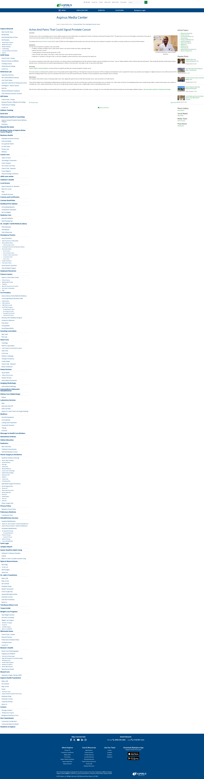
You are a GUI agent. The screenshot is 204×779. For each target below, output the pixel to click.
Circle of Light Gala (7, 591)
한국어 (87, 773)
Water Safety (6, 259)
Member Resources (7, 44)
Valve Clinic (5, 350)
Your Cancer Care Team (8, 165)
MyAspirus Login (139, 10)
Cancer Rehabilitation (7, 541)
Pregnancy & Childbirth (8, 653)
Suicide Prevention (6, 261)
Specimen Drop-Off (7, 406)
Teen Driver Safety (6, 263)
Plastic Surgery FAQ (7, 503)
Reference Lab (6, 71)
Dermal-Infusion (6, 462)
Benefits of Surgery (7, 622)
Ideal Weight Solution (8, 615)
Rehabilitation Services (9, 518)
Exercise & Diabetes (7, 218)
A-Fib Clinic (5, 353)
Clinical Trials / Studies (8, 58)
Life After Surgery (6, 627)
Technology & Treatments (9, 160)
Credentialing (5, 48)
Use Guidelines (6, 420)
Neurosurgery (6, 569)
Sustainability (6, 325)
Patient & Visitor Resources (89, 761)
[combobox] (136, 2)
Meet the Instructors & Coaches (10, 286)
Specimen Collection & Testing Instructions (14, 83)
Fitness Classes (6, 280)
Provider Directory (89, 754)
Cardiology (5, 343)
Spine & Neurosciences (9, 561)
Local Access (5, 183)
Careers (101, 2)
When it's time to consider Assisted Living (14, 558)
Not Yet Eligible (6, 212)
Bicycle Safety (6, 251)
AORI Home (4, 55)
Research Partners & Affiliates (10, 61)
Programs (4, 284)
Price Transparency (97, 772)
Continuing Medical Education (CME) (12, 298)
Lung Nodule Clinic (7, 515)
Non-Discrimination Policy (63, 772)
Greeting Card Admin (8, 331)
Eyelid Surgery (5, 496)
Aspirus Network (6, 29)
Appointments (89, 750)
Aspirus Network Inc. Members (10, 186)
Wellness (4, 151)
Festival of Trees (6, 691)
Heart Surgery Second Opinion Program (12, 348)
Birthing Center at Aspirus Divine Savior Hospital (12, 131)
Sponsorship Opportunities (9, 594)
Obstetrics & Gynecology (8, 656)
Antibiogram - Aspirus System (10, 85)
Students (109, 754)
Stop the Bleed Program (9, 268)
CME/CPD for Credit (7, 305)
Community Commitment (67, 752)
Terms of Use (88, 772)
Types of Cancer (6, 157)
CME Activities (5, 301)
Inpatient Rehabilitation (9, 521)
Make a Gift (107, 2)
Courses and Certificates (9, 197)
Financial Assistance (89, 759)
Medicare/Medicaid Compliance (11, 91)
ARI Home (4, 96)
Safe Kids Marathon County (9, 452)
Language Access (75, 772)
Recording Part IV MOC (8, 311)
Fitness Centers (6, 274)
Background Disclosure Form (10, 715)
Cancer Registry (6, 171)
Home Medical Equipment (9, 380)
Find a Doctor (81, 10)
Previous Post (34, 102)
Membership (5, 34)
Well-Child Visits (6, 446)
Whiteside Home (6, 631)
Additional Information (8, 315)
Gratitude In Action (7, 699)
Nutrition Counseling (8, 617)
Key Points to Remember (8, 288)
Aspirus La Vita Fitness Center (10, 277)
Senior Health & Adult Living (11, 550)
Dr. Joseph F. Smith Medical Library (13, 223)
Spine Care (5, 572)
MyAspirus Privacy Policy (9, 509)
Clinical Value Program (7, 42)
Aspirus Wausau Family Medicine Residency (14, 296)
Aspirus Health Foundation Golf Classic (12, 693)
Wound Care (5, 672)
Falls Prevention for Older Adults (10, 241)
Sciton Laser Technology (8, 470)
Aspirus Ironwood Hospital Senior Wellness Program (14, 120)
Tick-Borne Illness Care (9, 605)
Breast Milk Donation (7, 666)
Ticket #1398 (5, 608)
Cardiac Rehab (6, 361)
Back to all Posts (104, 107)
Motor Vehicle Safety (7, 243)
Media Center (115, 2)
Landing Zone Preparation (9, 422)
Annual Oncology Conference (10, 173)
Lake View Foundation (8, 599)
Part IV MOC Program (7, 307)
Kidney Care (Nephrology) (10, 394)
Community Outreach (8, 425)
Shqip (101, 773)
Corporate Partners (7, 701)
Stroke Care (5, 567)
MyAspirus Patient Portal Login (133, 749)
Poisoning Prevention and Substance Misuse (13, 247)
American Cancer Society (44, 41)
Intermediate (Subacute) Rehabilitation (10, 390)
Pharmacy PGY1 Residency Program (12, 317)
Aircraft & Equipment (8, 417)
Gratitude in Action (7, 597)
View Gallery (181, 110)
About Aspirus (67, 748)
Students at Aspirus (7, 727)
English (58, 773)
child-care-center (7, 176)
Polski (97, 773)
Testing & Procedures (8, 358)
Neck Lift (4, 500)
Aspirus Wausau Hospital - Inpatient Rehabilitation (15, 526)
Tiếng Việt (92, 773)
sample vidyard (6, 546)
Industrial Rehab (6, 141)
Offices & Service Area (7, 375)
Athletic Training (6, 110)
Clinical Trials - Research (9, 168)
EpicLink (4, 88)
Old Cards (4, 337)
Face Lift (4, 498)
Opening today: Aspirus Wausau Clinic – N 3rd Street (194, 69)
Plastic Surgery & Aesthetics (11, 454)
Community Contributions (9, 721)
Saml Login (4, 543)
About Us (4, 602)
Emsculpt (4, 464)
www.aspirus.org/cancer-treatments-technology (158, 89)
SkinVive (4, 477)
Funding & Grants (7, 63)
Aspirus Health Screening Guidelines (38, 68)
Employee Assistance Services (10, 138)
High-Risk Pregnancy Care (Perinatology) (12, 658)
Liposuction (5, 466)
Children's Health (7, 180)
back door (4, 113)
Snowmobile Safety (8, 257)
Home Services (6, 369)
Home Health (5, 372)
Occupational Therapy (7, 531)
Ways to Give (5, 581)
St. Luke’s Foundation (8, 575)
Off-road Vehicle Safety (8, 253)
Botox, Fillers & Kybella (8, 460)
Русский (83, 773)
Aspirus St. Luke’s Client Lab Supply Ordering (15, 411)
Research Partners (7, 637)
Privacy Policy (5, 506)
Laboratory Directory (8, 75)
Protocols (4, 430)
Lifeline (4, 556)
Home (58, 24)
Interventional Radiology (9, 386)
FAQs (3, 191)
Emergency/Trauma (7, 235)
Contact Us (94, 2)
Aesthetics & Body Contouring (10, 458)
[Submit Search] (145, 2)
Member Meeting (6, 46)
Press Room (123, 2)
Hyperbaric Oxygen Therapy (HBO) (12, 675)
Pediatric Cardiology (7, 356)
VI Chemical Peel (6, 481)
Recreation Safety (6, 249)
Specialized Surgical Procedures (11, 483)
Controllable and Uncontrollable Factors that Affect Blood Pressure (195, 97)
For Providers (5, 292)
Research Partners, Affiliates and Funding (13, 102)
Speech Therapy (6, 539)
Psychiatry (5, 124)
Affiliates (105, 772)
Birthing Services (6, 660)
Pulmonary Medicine (8, 512)
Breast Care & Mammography (10, 651)
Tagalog (105, 773)
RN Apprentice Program (8, 713)
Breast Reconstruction (8, 490)
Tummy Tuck (5, 479)
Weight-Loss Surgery (8, 620)
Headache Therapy (7, 537)
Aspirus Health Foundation (10, 678)
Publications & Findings (8, 66)
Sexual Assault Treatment (9, 265)
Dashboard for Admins (8, 204)
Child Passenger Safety (8, 245)
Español (63, 773)
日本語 (110, 773)
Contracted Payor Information (9, 51)
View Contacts (181, 120)
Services (101, 10)
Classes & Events (89, 752)
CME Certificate (6, 303)
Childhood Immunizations (9, 449)
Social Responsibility (8, 328)
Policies (4, 53)
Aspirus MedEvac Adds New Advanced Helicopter (193, 87)
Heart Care (4, 340)
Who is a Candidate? (7, 629)
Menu (63, 10)
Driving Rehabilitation (8, 533)
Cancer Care (5, 154)
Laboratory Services (8, 400)
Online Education (7, 440)
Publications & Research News (10, 639)
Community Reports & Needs (10, 724)
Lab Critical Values (7, 80)
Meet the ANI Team (7, 32)
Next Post (173, 102)
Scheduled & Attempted (9, 209)
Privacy (82, 772)
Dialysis (4, 397)
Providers (109, 752)
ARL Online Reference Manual (10, 77)
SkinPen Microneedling (7, 473)
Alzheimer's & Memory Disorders (11, 553)
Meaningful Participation (9, 313)
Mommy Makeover (6, 468)
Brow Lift (4, 494)
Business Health (6, 135)
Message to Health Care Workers (12, 433)
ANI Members (5, 40)
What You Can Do (6, 189)
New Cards (5, 334)
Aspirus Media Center (67, 24)
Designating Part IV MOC (9, 309)
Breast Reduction (6, 492)
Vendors (110, 772)
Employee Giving (6, 586)
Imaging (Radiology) (8, 383)
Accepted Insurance (7, 194)
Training (4, 428)
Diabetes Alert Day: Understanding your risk (192, 60)
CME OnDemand (6, 227)
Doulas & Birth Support (8, 662)
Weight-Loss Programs (9, 611)
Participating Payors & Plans (10, 37)
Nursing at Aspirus (7, 710)
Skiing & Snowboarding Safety (10, 255)
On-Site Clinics (6, 146)
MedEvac (3, 414)
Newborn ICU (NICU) (7, 664)
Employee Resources (8, 271)
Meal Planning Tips (7, 221)
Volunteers (109, 757)
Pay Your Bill (89, 763)
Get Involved (5, 583)
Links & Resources (7, 232)
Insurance (4, 625)
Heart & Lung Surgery (8, 345)
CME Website (5, 229)
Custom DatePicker (7, 200)
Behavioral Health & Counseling (12, 117)
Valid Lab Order (6, 408)
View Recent (181, 126)
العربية (78, 773)
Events (3, 689)
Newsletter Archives (8, 436)
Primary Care (5, 149)
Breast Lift (4, 488)
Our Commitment (7, 718)
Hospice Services (6, 377)
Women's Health (6, 648)
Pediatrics (4, 443)
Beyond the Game (7, 127)
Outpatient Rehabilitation (9, 528)
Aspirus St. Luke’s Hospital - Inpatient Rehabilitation (15, 524)
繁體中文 (68, 773)
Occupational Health (8, 144)
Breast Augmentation (7, 486)
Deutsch (73, 773)
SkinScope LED (6, 475)
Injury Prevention (7, 238)
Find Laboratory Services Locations (12, 93)
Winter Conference (7, 366)
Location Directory (89, 757)
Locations (119, 10)
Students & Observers (8, 320)
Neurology (5, 564)
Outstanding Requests (8, 207)
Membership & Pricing (7, 282)
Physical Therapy (6, 535)
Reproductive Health (8, 669)
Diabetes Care (5, 215)
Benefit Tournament (7, 589)
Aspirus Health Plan (67, 761)
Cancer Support (6, 163)
